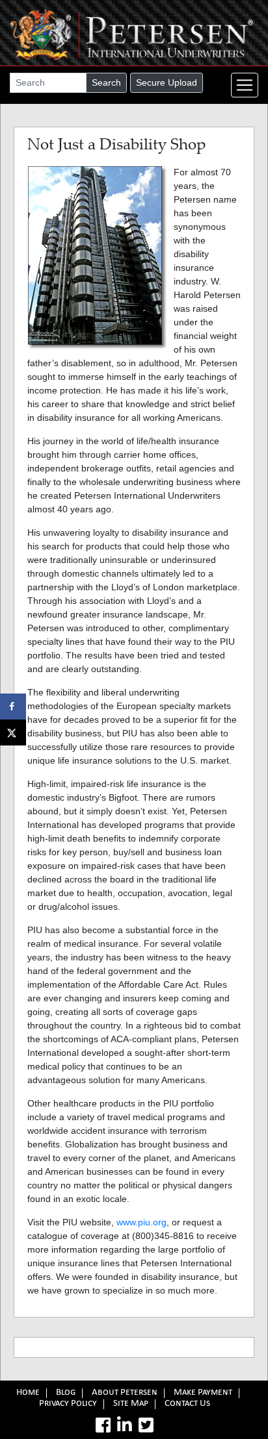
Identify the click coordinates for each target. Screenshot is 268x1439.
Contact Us (187, 1404)
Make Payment (203, 1393)
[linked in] (124, 1425)
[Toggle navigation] (244, 85)
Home (28, 1393)
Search (106, 82)
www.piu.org (141, 1222)
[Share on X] (13, 732)
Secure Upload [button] (166, 82)
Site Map (130, 1404)
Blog (65, 1393)
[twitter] (146, 1425)
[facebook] (103, 1425)
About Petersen (124, 1393)
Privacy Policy (68, 1404)
